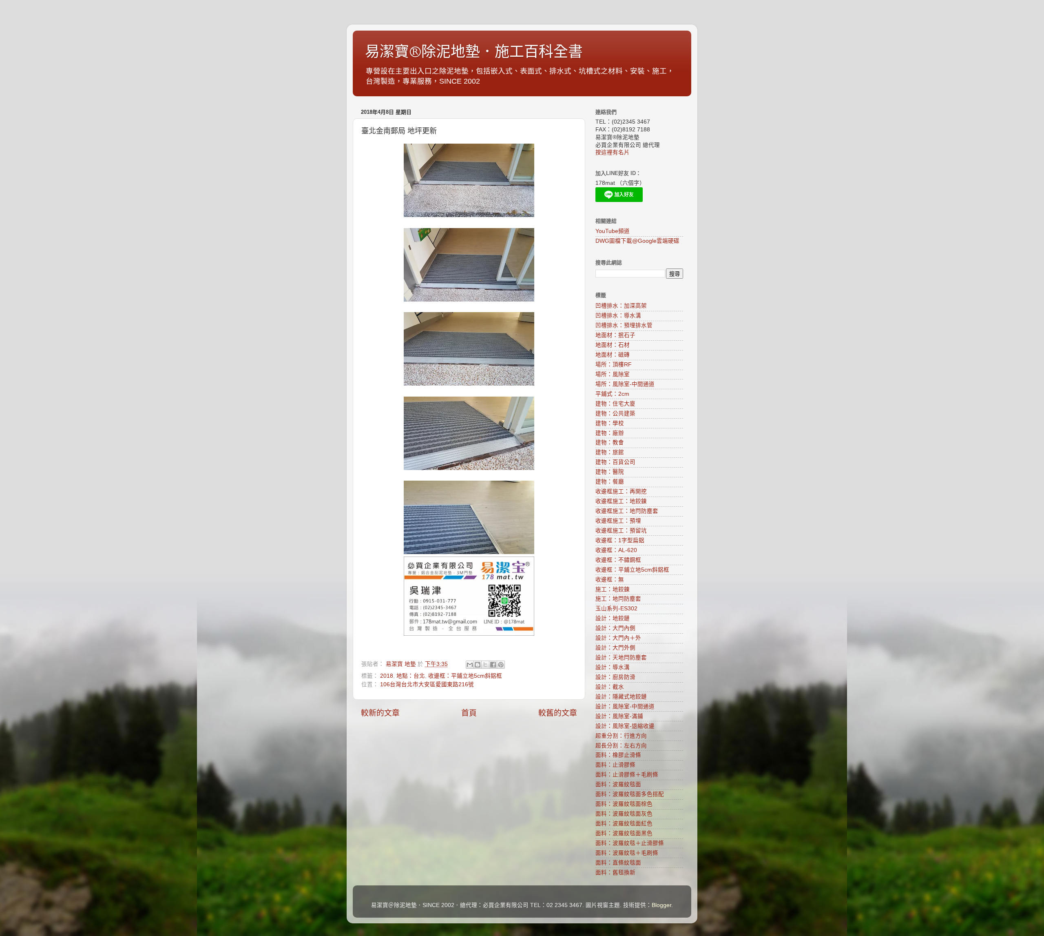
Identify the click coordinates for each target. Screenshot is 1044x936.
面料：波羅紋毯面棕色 (623, 804)
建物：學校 (609, 423)
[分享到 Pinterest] (501, 665)
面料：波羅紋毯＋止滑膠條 (629, 843)
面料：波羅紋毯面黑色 (623, 833)
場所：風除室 (612, 374)
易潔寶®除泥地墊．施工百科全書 (474, 52)
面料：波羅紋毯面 (618, 784)
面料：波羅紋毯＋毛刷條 (626, 853)
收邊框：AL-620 (616, 550)
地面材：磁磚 (612, 355)
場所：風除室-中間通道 (625, 384)
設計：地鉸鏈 (612, 618)
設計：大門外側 (615, 648)
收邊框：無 (609, 580)
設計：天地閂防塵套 (621, 657)
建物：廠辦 (609, 433)
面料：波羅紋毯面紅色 (623, 824)
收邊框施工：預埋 (618, 521)
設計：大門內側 (615, 628)
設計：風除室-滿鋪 (619, 716)
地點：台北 (410, 676)
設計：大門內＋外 (618, 638)
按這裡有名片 (612, 152)
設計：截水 (609, 687)
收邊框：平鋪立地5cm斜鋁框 (465, 676)
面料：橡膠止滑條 (618, 755)
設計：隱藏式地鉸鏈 (621, 697)
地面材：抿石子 (615, 335)
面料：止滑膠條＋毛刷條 (626, 775)
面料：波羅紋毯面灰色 (623, 814)
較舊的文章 (557, 713)
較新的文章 (380, 713)
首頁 (469, 713)
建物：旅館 (609, 452)
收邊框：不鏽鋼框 (618, 560)
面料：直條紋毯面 (618, 863)
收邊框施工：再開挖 (621, 491)
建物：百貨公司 (615, 462)
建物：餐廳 (609, 482)
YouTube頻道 (612, 231)
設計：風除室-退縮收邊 (625, 726)
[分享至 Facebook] (493, 665)
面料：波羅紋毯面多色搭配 (629, 794)
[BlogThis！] (477, 665)
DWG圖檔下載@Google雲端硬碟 (637, 241)
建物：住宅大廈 (615, 404)
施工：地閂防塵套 (618, 599)
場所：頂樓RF (613, 365)
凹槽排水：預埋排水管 (623, 325)
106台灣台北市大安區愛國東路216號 (427, 684)
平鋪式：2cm (612, 394)
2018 (386, 676)
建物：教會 (609, 442)
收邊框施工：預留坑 (621, 531)
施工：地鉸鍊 (612, 589)
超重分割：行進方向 (621, 736)
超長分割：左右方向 (621, 746)
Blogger (661, 905)
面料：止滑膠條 (615, 765)
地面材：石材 (612, 345)
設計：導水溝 (612, 667)
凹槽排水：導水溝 (618, 316)
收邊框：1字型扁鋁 (619, 540)
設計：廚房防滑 (615, 677)
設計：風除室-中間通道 (625, 706)
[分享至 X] (485, 665)
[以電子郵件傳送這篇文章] (470, 665)
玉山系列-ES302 (616, 609)
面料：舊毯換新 (615, 872)
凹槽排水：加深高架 (621, 306)
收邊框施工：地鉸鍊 (621, 501)
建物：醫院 (609, 472)
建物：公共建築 (615, 413)
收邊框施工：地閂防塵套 (626, 511)
